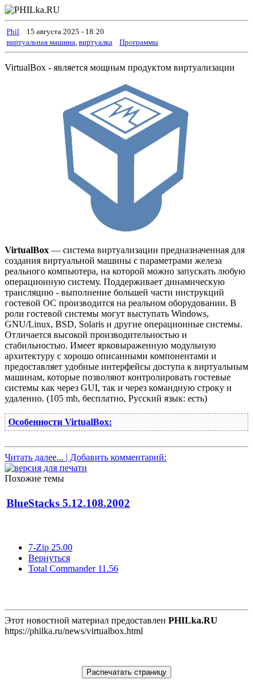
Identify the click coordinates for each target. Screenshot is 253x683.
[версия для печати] (46, 468)
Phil (12, 31)
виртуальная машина (40, 42)
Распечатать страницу (126, 672)
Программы (138, 42)
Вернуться (49, 558)
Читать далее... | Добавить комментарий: (86, 457)
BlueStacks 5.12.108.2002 (68, 503)
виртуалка (95, 42)
